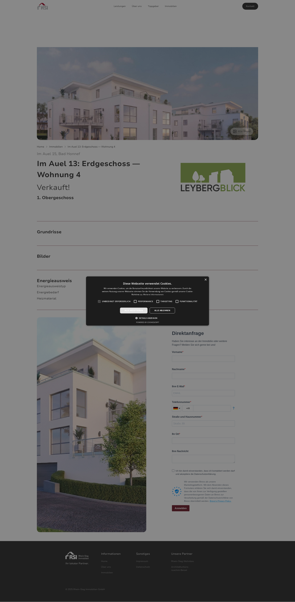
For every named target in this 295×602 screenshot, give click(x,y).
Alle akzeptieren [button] (134, 310)
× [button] (205, 280)
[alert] (147, 301)
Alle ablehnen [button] (162, 310)
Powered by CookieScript (147, 322)
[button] (147, 318)
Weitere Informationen (153, 294)
